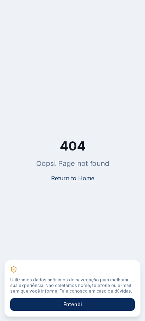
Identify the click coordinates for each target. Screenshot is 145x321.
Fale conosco (73, 291)
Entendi (72, 304)
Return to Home (72, 178)
